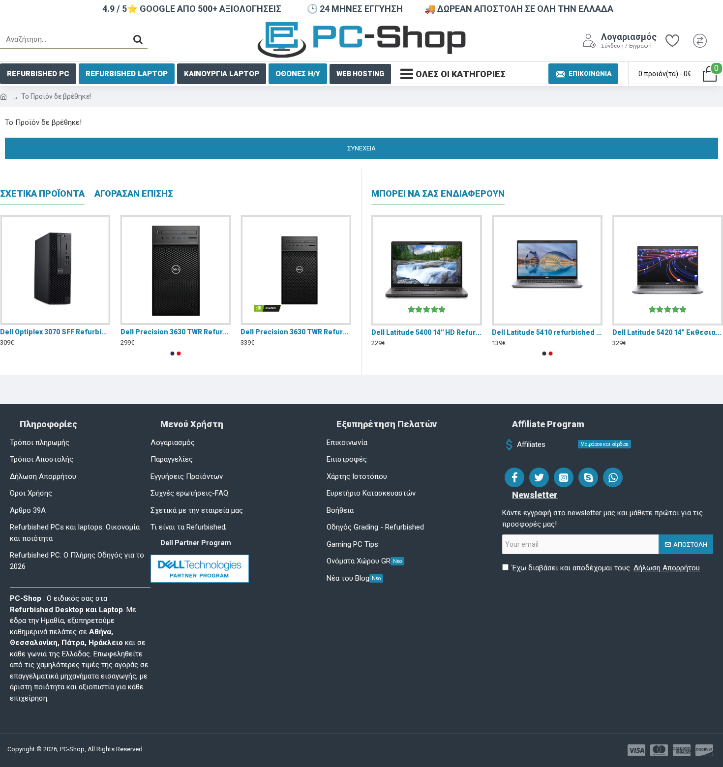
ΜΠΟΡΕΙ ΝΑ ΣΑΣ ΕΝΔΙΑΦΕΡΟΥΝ (438, 193)
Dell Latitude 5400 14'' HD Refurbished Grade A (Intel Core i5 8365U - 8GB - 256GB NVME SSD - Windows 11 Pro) (426, 332)
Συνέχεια (361, 148)
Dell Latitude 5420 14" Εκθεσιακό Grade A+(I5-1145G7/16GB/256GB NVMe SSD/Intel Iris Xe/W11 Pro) (667, 332)
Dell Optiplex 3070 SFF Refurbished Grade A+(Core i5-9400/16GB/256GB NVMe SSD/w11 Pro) (55, 332)
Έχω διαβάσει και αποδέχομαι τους (606, 567)
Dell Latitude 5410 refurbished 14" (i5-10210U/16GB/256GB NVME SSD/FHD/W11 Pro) (547, 332)
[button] (173, 353)
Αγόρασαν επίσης (133, 193)
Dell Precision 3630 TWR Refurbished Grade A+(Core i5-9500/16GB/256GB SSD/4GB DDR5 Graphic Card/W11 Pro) (296, 332)
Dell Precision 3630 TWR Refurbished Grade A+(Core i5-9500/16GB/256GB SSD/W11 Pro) (175, 332)
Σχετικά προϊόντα (42, 193)
